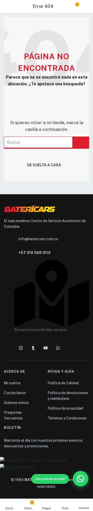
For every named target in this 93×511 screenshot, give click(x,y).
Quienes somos (16, 403)
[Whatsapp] (57, 347)
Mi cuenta (12, 383)
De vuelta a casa (44, 165)
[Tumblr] (33, 347)
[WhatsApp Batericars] (80, 478)
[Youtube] (45, 347)
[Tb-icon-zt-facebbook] (8, 347)
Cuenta (84, 507)
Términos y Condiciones (67, 418)
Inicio (9, 508)
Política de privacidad (65, 408)
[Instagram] (20, 347)
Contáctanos (15, 393)
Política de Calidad (63, 383)
